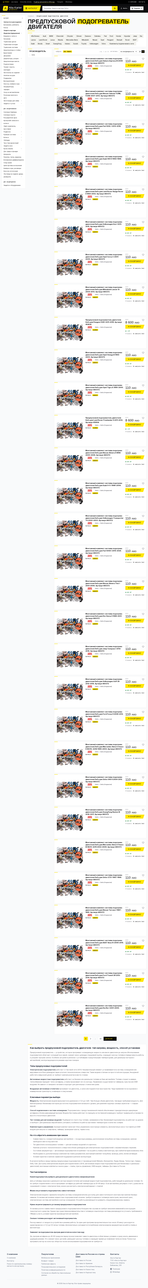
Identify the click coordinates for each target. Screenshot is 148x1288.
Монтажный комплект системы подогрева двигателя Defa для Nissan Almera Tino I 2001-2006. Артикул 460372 (103, 583)
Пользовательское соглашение (53, 1267)
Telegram (60, 2)
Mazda (60, 40)
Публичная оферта (48, 1264)
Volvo (104, 44)
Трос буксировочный (11, 143)
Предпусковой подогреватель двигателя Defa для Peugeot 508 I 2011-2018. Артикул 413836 (103, 322)
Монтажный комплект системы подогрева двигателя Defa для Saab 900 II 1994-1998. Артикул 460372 (103, 159)
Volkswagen (94, 44)
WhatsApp (68, 2)
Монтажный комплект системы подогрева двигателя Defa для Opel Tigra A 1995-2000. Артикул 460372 (104, 387)
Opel (102, 40)
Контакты (142, 2)
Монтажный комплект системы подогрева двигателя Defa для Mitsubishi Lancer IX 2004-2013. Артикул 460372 (103, 289)
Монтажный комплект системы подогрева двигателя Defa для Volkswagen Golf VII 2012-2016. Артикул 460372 (103, 681)
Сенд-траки (8, 163)
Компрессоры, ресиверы (12, 168)
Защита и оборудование (12, 185)
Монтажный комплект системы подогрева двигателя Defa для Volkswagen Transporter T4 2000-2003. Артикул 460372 (104, 518)
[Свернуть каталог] (23, 18)
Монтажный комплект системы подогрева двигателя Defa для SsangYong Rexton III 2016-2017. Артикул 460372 (103, 812)
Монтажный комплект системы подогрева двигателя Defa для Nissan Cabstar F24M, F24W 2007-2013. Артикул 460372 (103, 93)
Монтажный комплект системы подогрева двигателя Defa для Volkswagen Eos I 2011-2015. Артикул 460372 (103, 224)
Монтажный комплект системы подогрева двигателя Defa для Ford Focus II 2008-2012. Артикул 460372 (104, 714)
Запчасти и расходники (12, 22)
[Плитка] (139, 51)
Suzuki (75, 44)
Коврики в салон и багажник (10, 37)
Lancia (33, 40)
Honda (118, 36)
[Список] (143, 51)
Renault (119, 40)
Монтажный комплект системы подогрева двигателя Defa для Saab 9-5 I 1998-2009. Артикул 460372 (103, 485)
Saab (33, 44)
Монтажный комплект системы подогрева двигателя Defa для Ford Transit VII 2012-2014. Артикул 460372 (103, 975)
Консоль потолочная (11, 171)
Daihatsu (97, 36)
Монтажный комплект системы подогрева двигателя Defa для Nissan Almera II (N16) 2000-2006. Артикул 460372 (103, 452)
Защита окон (8, 146)
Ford (111, 36)
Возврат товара (47, 1261)
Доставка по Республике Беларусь (89, 1266)
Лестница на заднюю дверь (13, 174)
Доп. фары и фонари (11, 151)
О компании (133, 2)
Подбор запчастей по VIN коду (44, 2)
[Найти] (115, 8)
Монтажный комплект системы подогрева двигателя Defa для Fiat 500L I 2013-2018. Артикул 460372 (103, 126)
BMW (51, 36)
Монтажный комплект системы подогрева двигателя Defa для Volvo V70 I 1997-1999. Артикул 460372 (103, 877)
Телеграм (116, 1269)
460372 (95, 68)
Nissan (95, 40)
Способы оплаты (26, 2)
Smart (48, 44)
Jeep (135, 36)
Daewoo (88, 36)
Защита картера (10, 30)
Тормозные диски (10, 42)
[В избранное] (143, 59)
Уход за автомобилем (11, 92)
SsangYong (57, 44)
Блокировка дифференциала (14, 160)
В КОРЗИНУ (135, 65)
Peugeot (110, 40)
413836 (95, 330)
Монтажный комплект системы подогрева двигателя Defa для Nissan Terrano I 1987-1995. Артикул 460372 (103, 910)
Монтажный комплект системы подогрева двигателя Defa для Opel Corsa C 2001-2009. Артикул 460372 (103, 256)
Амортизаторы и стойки (12, 50)
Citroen (79, 36)
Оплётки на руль (9, 75)
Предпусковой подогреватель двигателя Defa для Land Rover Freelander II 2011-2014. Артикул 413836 (104, 420)
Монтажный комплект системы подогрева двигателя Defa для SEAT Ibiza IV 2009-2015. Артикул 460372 (104, 942)
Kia (141, 36)
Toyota (83, 44)
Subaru (67, 44)
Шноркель (7, 154)
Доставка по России (83, 1260)
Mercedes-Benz (72, 40)
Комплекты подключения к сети (122, 44)
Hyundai (127, 36)
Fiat (105, 36)
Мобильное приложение (50, 1258)
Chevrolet (59, 36)
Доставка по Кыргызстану (86, 1272)
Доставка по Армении (84, 1263)
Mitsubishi (85, 40)
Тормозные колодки (11, 44)
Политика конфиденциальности (53, 1270)
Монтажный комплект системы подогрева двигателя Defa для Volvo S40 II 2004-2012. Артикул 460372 (103, 779)
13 (100, 1039)
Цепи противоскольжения (13, 165)
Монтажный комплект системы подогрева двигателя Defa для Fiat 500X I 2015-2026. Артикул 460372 (103, 550)
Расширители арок (10, 118)
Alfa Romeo (35, 36)
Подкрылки (7, 78)
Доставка (14, 2)
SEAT (135, 40)
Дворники (7, 56)
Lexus (52, 40)
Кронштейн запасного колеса (11, 122)
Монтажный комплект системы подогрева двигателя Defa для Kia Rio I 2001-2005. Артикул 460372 (103, 1008)
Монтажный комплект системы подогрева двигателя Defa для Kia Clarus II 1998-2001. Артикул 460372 (103, 616)
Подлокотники (9, 64)
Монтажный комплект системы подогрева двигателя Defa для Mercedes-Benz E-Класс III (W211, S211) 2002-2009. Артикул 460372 (104, 844)
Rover (127, 40)
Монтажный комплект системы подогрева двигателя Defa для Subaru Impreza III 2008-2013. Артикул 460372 (104, 61)
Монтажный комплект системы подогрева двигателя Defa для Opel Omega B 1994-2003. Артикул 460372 (103, 354)
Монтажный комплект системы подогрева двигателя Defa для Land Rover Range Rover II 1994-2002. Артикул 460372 (104, 191)
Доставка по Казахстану (85, 1269)
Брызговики (8, 53)
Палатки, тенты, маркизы (12, 157)
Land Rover (43, 40)
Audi (44, 36)
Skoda (40, 44)
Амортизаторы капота (11, 61)
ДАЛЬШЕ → (110, 1039)
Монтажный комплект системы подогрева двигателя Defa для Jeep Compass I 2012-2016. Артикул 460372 (103, 648)
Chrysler (70, 36)
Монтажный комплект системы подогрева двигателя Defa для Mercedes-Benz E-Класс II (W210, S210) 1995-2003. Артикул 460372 (104, 746)
